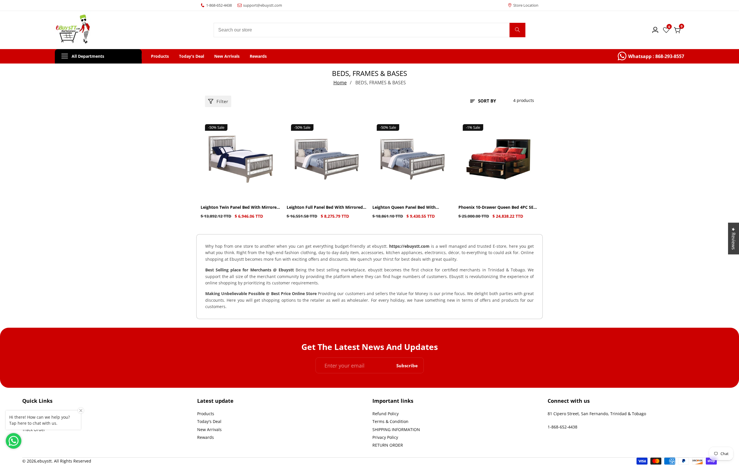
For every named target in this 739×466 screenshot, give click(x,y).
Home (340, 82)
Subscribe (407, 365)
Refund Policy (385, 413)
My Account (33, 421)
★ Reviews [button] (733, 238)
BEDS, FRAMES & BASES (380, 82)
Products (160, 56)
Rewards (258, 56)
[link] (651, 56)
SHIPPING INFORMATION (396, 429)
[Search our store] (517, 30)
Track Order (33, 429)
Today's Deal (191, 56)
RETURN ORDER (387, 445)
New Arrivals (227, 56)
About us (31, 413)
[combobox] (369, 30)
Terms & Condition (390, 421)
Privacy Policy (385, 437)
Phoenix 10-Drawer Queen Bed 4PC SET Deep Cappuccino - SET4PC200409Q (497, 207)
